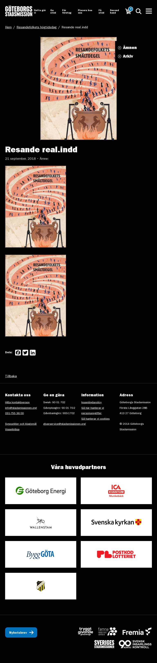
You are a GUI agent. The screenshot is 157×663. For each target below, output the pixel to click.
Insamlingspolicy (91, 402)
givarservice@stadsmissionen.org (64, 424)
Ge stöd (53, 11)
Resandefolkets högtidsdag (37, 27)
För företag (66, 11)
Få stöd (101, 11)
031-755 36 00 (14, 413)
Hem (8, 27)
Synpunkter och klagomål (21, 424)
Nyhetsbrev (18, 633)
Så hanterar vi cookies (95, 419)
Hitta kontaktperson (17, 402)
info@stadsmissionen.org (21, 408)
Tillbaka (11, 376)
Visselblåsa (12, 429)
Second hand (114, 11)
